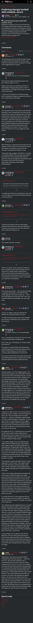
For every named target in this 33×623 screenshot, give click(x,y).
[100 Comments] (21, 55)
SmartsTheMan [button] (9, 138)
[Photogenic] (6, 140)
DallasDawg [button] (8, 407)
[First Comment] (16, 15)
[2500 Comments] (10, 331)
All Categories (5, 599)
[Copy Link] (28, 17)
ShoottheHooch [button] (9, 72)
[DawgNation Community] (8, 1)
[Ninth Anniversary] (10, 140)
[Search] (28, 1)
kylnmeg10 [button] (8, 106)
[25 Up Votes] (18, 15)
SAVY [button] (6, 55)
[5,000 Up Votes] (12, 331)
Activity (3, 604)
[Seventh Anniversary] (25, 407)
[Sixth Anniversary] (8, 74)
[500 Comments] (27, 106)
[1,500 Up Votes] (29, 407)
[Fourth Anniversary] (23, 286)
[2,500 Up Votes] (12, 74)
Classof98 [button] (8, 308)
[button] (3, 16)
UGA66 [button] (7, 367)
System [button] (7, 15)
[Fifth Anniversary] (19, 55)
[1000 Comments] (10, 74)
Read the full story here (8, 37)
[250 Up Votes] (23, 55)
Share (4, 43)
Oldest (8, 51)
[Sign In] (30, 1)
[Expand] (16, 190)
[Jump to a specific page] (30, 51)
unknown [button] (24, 16)
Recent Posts (5, 602)
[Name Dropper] (17, 55)
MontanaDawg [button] (9, 329)
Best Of (3, 606)
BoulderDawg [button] (9, 286)
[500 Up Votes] (29, 106)
